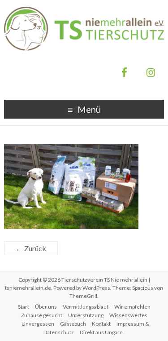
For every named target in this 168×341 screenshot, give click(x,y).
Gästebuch (73, 323)
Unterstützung (85, 315)
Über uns (46, 306)
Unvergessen (38, 323)
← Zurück (31, 248)
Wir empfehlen (132, 306)
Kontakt (101, 323)
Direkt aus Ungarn (101, 332)
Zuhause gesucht (41, 315)
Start (23, 306)
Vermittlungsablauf (85, 306)
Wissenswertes (128, 315)
